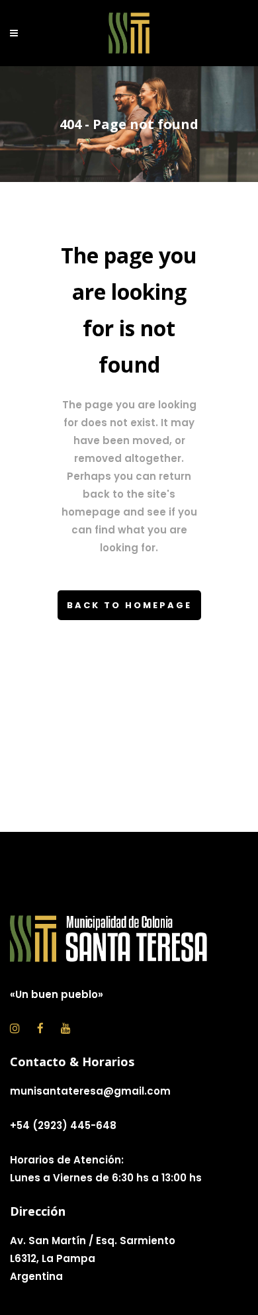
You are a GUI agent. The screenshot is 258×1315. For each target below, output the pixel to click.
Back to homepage (129, 605)
